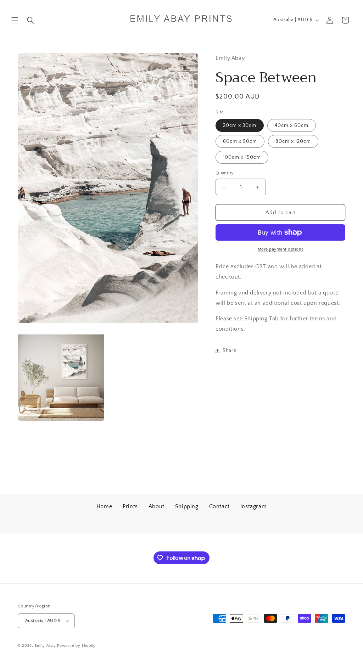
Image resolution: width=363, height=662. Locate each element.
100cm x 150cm (242, 157)
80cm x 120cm (293, 141)
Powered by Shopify (76, 646)
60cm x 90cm (240, 141)
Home (104, 506)
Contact (219, 506)
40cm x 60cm (291, 125)
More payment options (280, 249)
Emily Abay (45, 646)
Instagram (253, 506)
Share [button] (229, 350)
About (156, 506)
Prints (130, 506)
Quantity (225, 172)
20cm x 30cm (239, 125)
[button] (15, 20)
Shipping (187, 506)
